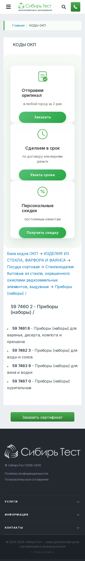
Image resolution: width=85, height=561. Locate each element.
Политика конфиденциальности (26, 473)
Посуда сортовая (23, 266)
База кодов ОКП (22, 253)
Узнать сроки (42, 175)
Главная (18, 25)
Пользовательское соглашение (27, 479)
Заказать (42, 117)
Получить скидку (43, 232)
